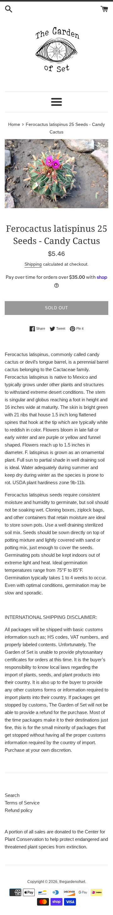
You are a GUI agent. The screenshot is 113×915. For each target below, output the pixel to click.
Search (12, 795)
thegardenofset (72, 882)
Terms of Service (22, 802)
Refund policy (19, 810)
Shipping (33, 264)
